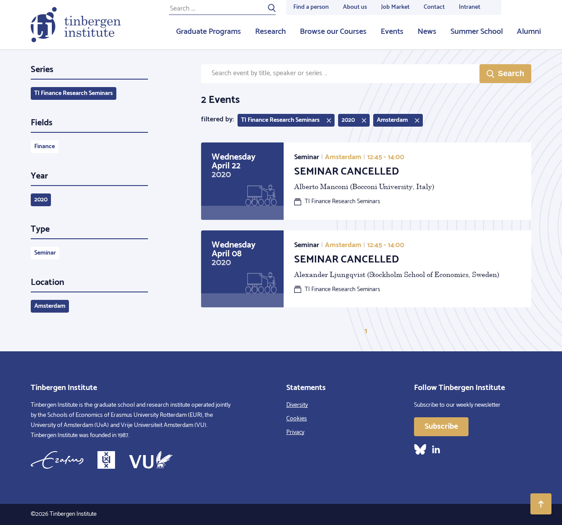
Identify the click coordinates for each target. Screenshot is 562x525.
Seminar (45, 253)
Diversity (297, 405)
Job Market (395, 7)
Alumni (529, 31)
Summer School (476, 31)
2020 (40, 200)
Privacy (295, 432)
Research (270, 31)
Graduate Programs (208, 31)
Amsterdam (49, 306)
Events (392, 31)
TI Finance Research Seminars (73, 93)
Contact (434, 7)
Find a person (311, 7)
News (427, 31)
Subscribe (441, 426)
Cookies (296, 419)
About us (355, 7)
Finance (44, 147)
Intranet (469, 7)
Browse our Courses (333, 31)
